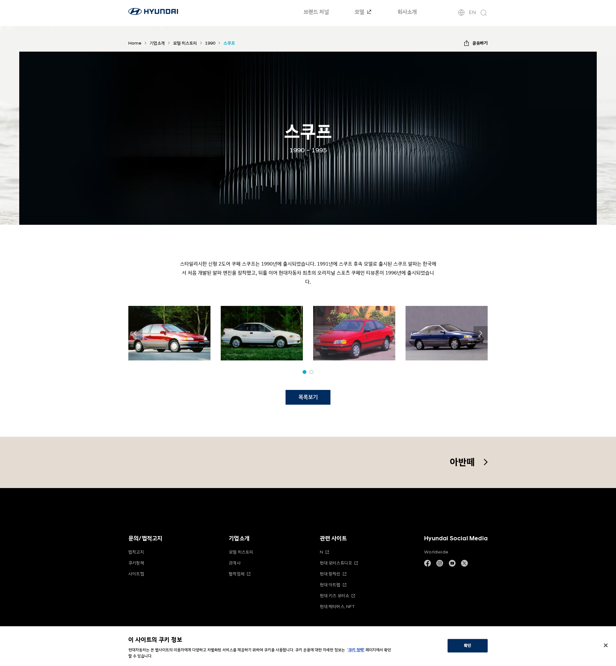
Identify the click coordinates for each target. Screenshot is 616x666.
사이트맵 (136, 574)
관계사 (235, 563)
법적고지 (136, 552)
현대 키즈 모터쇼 (334, 595)
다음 (481, 333)
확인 (467, 645)
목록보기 (308, 397)
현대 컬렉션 (330, 574)
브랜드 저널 (316, 12)
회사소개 (407, 12)
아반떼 (462, 462)
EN (472, 12)
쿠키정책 (136, 563)
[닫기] (606, 645)
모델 (360, 12)
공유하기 (480, 43)
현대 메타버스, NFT (337, 606)
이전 (135, 333)
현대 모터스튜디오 (336, 563)
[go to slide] (304, 372)
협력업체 (236, 574)
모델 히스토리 (241, 552)
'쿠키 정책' (355, 650)
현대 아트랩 (330, 584)
